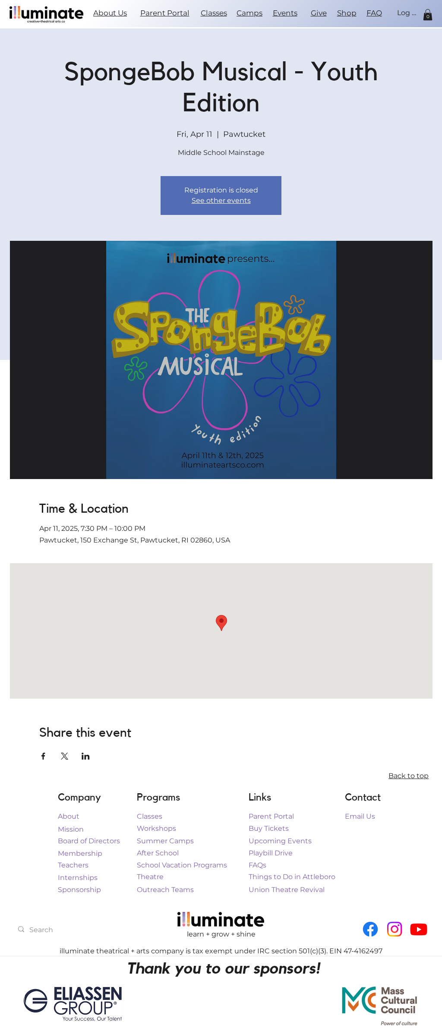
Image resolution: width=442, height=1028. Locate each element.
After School (158, 853)
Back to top (408, 776)
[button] (428, 14)
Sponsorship (79, 890)
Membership (80, 853)
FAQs (257, 865)
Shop (347, 13)
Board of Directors (89, 841)
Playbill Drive (271, 853)
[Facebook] (370, 929)
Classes (214, 13)
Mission (71, 829)
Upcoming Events (280, 841)
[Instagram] (394, 929)
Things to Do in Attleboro (292, 877)
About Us (110, 13)
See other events (221, 200)
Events (285, 13)
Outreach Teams (165, 890)
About (68, 816)
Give (319, 13)
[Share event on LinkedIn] (86, 756)
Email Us (360, 816)
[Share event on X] (64, 756)
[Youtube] (419, 929)
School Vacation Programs (182, 865)
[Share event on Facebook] (43, 756)
